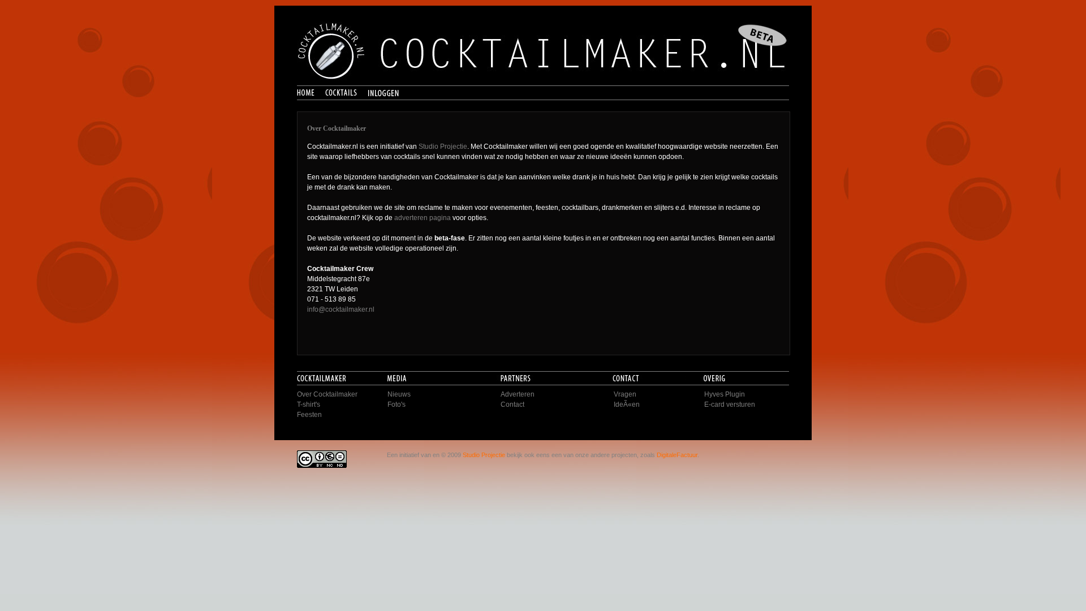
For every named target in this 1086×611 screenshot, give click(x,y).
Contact (512, 404)
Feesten (309, 415)
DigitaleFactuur (677, 454)
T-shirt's (308, 404)
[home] (311, 93)
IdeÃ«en (627, 404)
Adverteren (518, 394)
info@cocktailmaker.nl (340, 309)
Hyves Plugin (724, 394)
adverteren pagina (422, 218)
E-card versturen (729, 404)
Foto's (396, 404)
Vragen (625, 394)
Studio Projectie (443, 146)
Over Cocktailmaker (327, 394)
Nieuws (399, 394)
